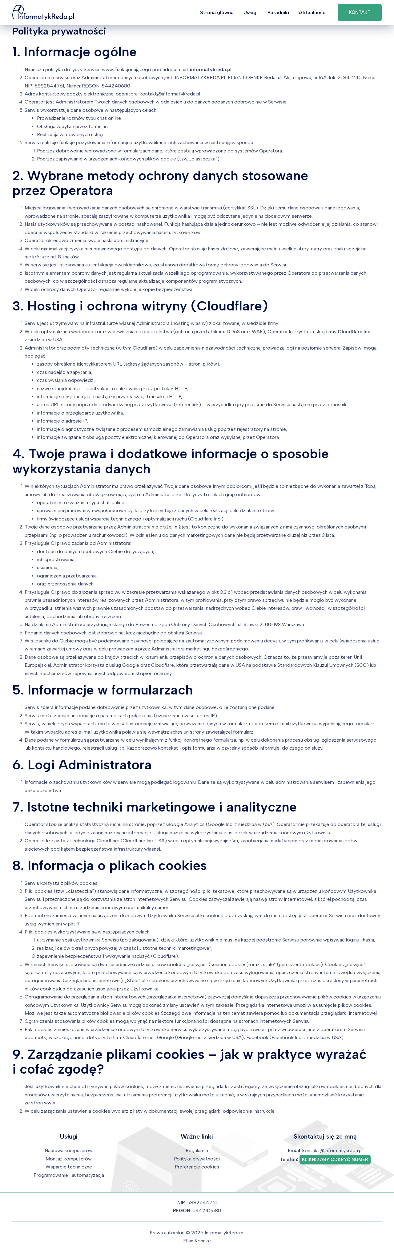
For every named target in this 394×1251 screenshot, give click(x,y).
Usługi (250, 12)
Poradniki (278, 12)
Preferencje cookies (197, 1166)
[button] (360, 12)
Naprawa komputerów (69, 1150)
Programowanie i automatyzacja (69, 1175)
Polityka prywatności (197, 1159)
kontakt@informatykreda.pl (332, 1150)
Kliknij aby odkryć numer (335, 1159)
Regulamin (197, 1150)
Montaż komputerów (69, 1159)
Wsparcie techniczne (69, 1167)
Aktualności (313, 12)
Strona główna (217, 12)
